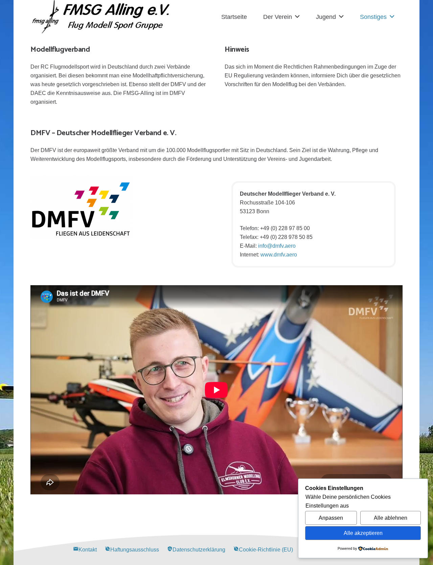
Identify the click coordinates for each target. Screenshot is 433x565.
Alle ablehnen (390, 518)
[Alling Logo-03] (101, 17)
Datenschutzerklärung (196, 549)
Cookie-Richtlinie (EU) (263, 549)
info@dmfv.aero (277, 246)
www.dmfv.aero (278, 254)
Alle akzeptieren (363, 533)
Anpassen (331, 518)
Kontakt (85, 549)
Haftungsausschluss (132, 549)
